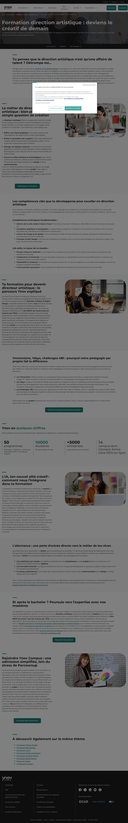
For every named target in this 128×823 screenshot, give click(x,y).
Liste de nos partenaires (42, 103)
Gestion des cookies (56, 108)
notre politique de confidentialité (73, 98)
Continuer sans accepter (89, 84)
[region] (64, 98)
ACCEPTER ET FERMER (73, 108)
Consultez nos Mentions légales (45, 100)
